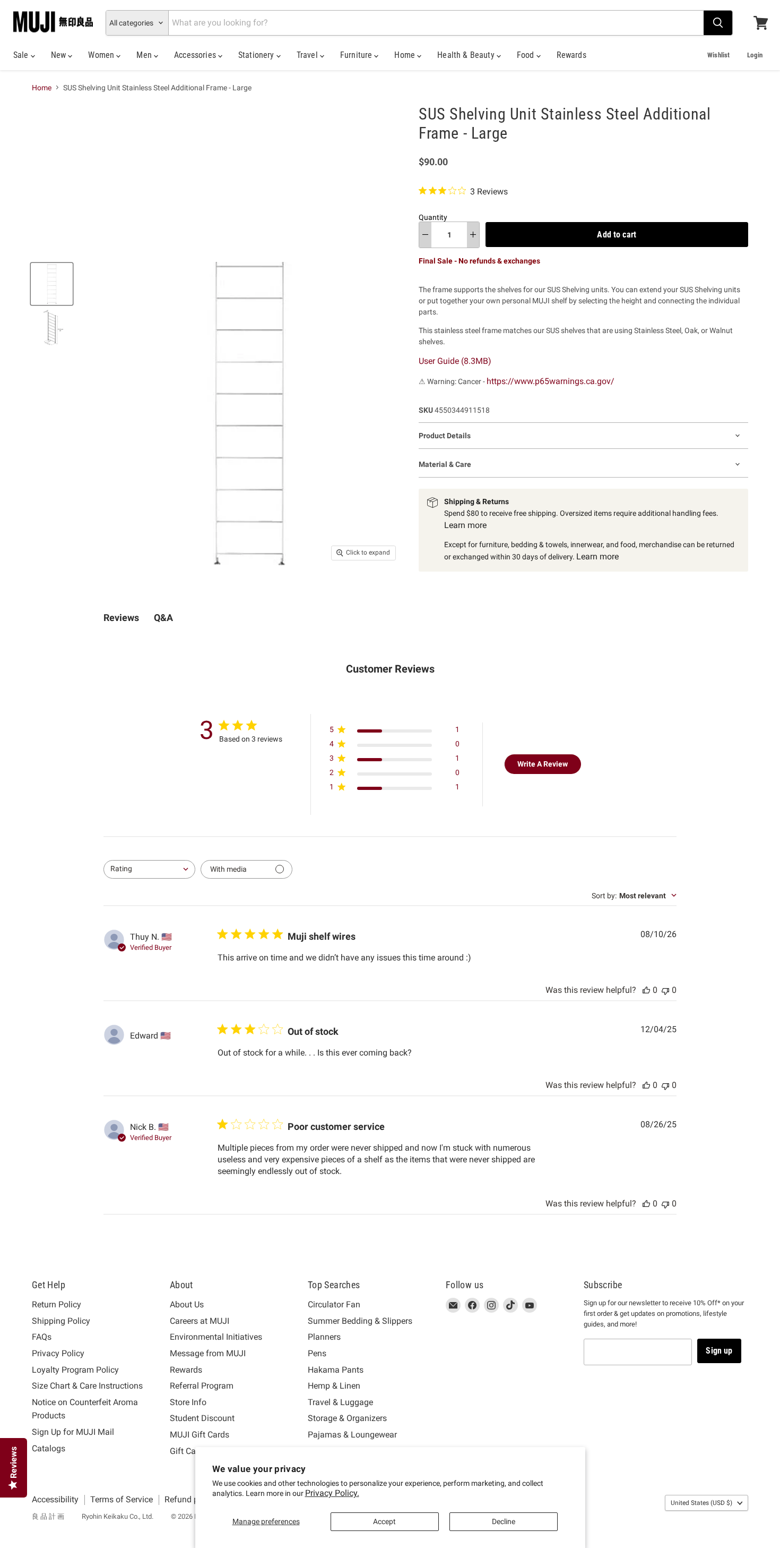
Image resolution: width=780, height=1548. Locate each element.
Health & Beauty (467, 55)
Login (754, 55)
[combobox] (149, 869)
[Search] (718, 23)
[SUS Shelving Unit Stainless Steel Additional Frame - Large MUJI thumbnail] (52, 284)
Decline (503, 1521)
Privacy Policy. (332, 1493)
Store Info (188, 1402)
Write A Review (542, 764)
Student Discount (202, 1418)
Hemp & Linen (334, 1386)
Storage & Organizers (347, 1418)
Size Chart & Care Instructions (87, 1386)
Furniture (357, 55)
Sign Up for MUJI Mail (73, 1432)
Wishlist (718, 55)
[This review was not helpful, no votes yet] (665, 990)
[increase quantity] (473, 235)
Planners (324, 1337)
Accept (384, 1521)
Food (526, 55)
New (59, 55)
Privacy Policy (58, 1353)
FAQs (41, 1337)
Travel (308, 55)
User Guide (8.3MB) (455, 361)
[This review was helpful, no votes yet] (646, 990)
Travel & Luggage (340, 1402)
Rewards (571, 55)
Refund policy (190, 1499)
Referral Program (201, 1386)
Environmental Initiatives (216, 1337)
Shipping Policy (61, 1321)
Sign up (719, 1351)
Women (102, 55)
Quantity (433, 217)
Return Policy (56, 1304)
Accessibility (55, 1499)
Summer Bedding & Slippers (360, 1321)
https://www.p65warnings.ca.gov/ (550, 381)
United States (701, 1503)
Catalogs (48, 1448)
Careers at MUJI (199, 1321)
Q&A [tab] (163, 617)
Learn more (465, 525)
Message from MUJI (208, 1353)
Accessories (196, 55)
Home (405, 55)
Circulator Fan (334, 1304)
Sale (22, 55)
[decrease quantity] (425, 235)
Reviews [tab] (121, 617)
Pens (317, 1353)
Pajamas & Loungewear (352, 1435)
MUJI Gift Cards (199, 1435)
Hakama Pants (335, 1370)
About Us (187, 1304)
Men (145, 55)
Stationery (257, 55)
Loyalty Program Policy (75, 1370)
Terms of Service (121, 1499)
